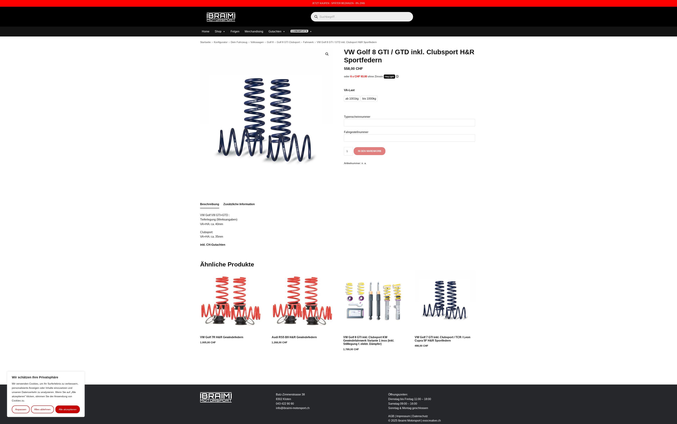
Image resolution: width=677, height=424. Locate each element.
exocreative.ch (432, 420)
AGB (391, 416)
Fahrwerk (308, 42)
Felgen (235, 31)
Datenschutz (420, 416)
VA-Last (349, 90)
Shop (218, 31)
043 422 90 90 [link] (285, 403)
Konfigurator (221, 42)
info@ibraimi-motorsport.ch (293, 408)
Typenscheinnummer (357, 116)
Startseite (205, 42)
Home (205, 31)
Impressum (403, 416)
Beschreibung (209, 204)
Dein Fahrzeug (239, 42)
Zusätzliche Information (239, 204)
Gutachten (275, 31)
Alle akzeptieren (68, 409)
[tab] (209, 204)
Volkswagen (257, 42)
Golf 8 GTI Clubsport (288, 42)
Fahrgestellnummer (356, 132)
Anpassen (20, 409)
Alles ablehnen (42, 409)
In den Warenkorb (369, 151)
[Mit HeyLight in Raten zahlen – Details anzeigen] (397, 76)
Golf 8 (270, 42)
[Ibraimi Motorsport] (221, 17)
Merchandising (254, 31)
